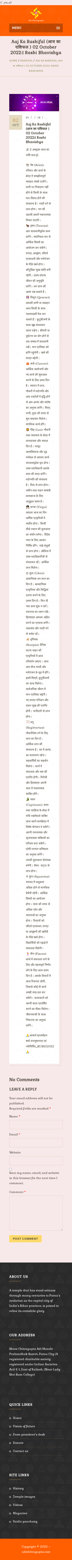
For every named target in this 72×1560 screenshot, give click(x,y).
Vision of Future (24, 1426)
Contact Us (20, 1451)
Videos (18, 1505)
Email (14, 1134)
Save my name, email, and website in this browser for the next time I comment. (34, 1178)
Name (14, 1116)
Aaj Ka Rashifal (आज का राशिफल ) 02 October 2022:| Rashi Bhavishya (38, 65)
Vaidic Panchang (25, 1521)
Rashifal (26, 60)
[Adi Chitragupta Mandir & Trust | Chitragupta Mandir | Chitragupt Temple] (36, 14)
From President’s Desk (29, 1434)
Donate (18, 1443)
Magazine (20, 1513)
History (18, 1488)
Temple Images (24, 1497)
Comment (17, 1192)
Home (13, 60)
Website (15, 1152)
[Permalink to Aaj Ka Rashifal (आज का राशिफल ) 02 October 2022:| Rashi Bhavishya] (34, 110)
